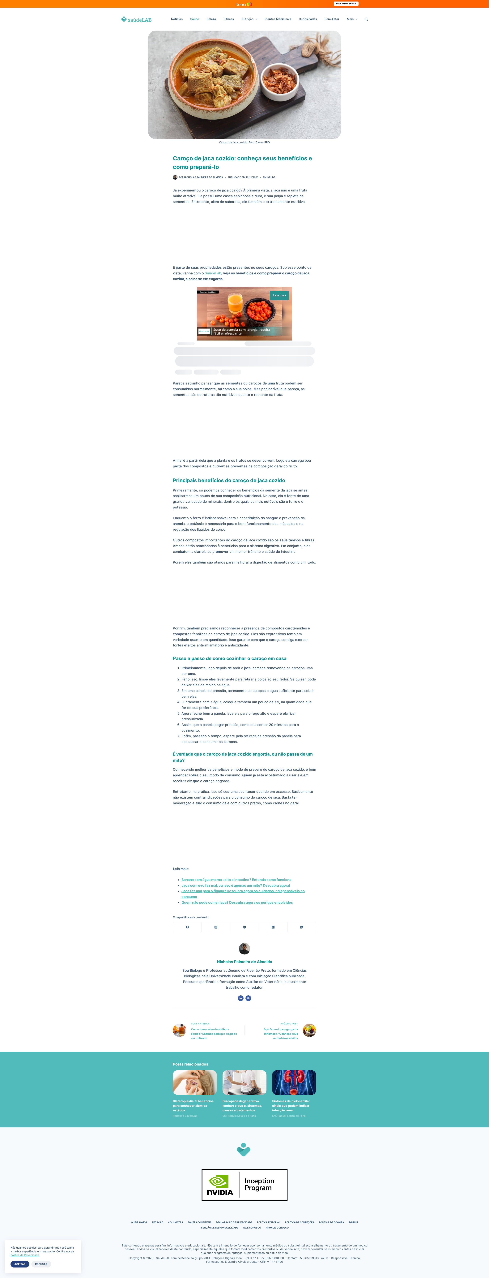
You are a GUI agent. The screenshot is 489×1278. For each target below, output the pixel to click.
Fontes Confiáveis (199, 1222)
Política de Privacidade (25, 1255)
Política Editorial (268, 1222)
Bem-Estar (332, 19)
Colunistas (175, 1222)
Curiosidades (308, 19)
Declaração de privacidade (234, 1222)
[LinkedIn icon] (241, 998)
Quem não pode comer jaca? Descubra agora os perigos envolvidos (237, 902)
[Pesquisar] (366, 19)
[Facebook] (187, 927)
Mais (350, 19)
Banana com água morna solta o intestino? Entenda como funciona (236, 880)
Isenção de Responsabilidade (219, 1227)
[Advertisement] (244, 236)
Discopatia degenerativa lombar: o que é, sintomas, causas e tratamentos (242, 1105)
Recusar (41, 1264)
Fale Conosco (252, 1227)
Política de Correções (299, 1222)
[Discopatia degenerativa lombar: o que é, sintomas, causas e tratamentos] (244, 1082)
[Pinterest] (244, 927)
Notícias (177, 19)
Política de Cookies (331, 1222)
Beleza (211, 19)
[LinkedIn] (273, 927)
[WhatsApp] (301, 927)
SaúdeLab (213, 273)
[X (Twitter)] (216, 927)
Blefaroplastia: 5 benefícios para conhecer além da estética (193, 1105)
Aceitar (20, 1264)
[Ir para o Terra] (244, 4)
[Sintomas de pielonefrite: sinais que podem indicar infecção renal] (294, 1082)
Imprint (353, 1222)
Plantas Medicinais (278, 19)
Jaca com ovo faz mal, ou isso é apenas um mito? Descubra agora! (235, 885)
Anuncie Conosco (277, 1227)
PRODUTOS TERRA (346, 3)
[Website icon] (248, 998)
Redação (157, 1222)
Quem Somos (139, 1222)
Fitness (229, 19)
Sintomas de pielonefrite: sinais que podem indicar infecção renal (291, 1105)
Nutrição (247, 19)
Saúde (194, 19)
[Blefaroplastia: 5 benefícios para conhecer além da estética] (195, 1082)
